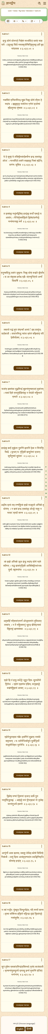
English (20, 1029)
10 (46, 486)
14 (46, 493)
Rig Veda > (22, 11)
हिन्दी (29, 1029)
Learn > (10, 11)
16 (46, 497)
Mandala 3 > (30, 11)
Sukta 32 (38, 11)
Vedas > (16, 11)
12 (46, 490)
